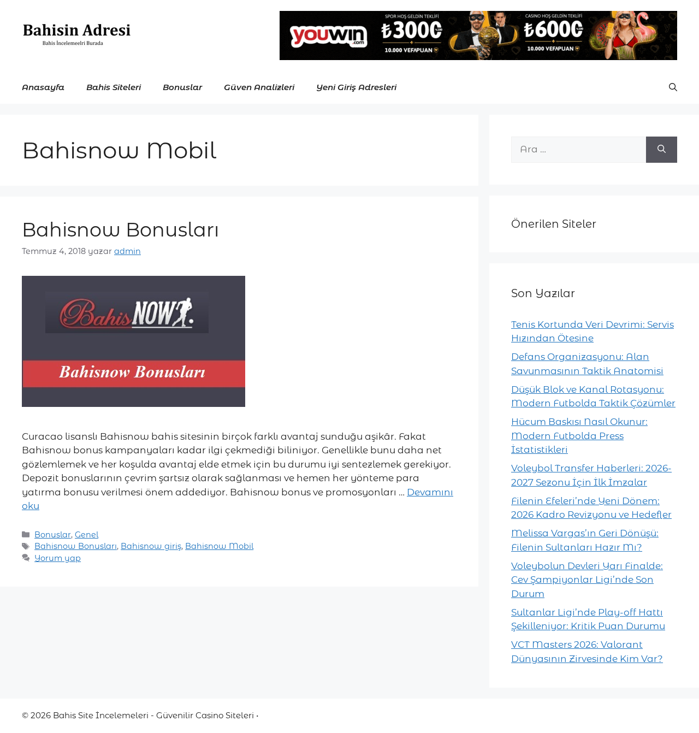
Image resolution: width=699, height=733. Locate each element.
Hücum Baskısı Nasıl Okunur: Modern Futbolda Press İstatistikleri (579, 435)
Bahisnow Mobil (219, 546)
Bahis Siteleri (113, 87)
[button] (673, 87)
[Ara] (661, 150)
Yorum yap (57, 558)
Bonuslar (182, 87)
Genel (86, 535)
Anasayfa (43, 87)
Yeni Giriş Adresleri (356, 87)
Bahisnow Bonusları (120, 229)
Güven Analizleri (259, 87)
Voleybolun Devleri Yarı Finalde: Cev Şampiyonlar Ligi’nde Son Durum (587, 579)
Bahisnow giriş (151, 546)
